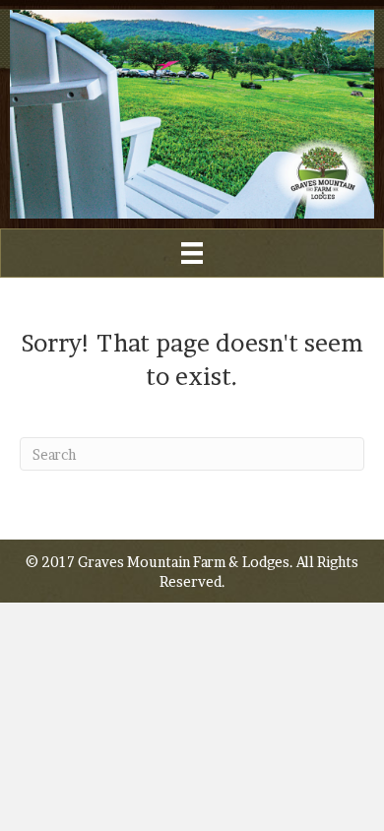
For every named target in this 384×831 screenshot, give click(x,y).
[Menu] (192, 253)
